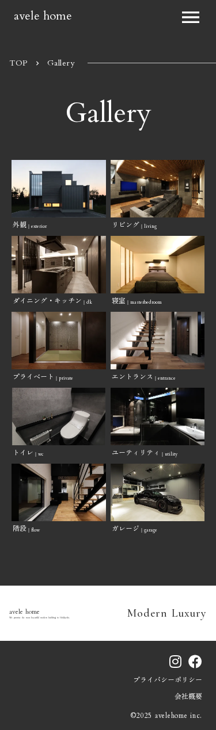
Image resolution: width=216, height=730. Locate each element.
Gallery (61, 63)
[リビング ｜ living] (158, 188)
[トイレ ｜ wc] (59, 416)
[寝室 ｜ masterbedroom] (158, 264)
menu (190, 17)
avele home (43, 15)
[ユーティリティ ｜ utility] (158, 416)
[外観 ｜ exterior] (59, 188)
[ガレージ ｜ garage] (158, 492)
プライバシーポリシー (167, 680)
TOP (18, 63)
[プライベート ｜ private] (59, 340)
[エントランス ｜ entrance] (158, 340)
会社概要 (188, 696)
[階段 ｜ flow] (59, 492)
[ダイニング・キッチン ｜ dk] (59, 264)
